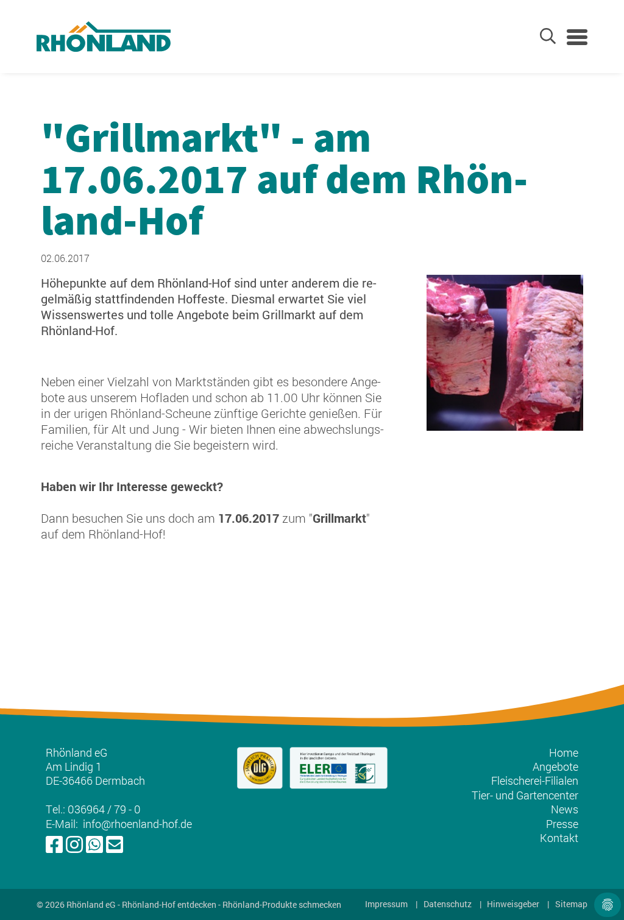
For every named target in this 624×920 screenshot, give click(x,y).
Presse (562, 823)
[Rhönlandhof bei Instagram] (74, 845)
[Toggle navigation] (577, 37)
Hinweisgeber (513, 904)
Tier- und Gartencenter (525, 795)
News (564, 809)
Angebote (555, 766)
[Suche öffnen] (548, 36)
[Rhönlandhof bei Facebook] (54, 845)
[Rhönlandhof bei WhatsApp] (94, 845)
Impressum (386, 904)
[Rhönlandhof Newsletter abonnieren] (114, 845)
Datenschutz (448, 904)
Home (563, 752)
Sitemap (571, 904)
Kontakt (559, 837)
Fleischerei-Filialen (534, 780)
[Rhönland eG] (104, 36)
